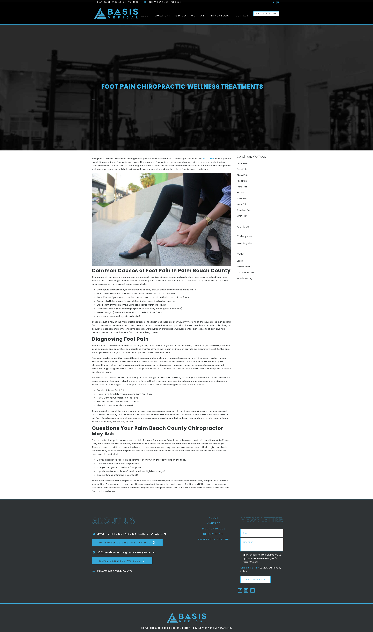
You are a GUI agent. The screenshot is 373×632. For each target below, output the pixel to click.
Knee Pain (242, 198)
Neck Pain (242, 204)
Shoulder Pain (244, 209)
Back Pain (242, 169)
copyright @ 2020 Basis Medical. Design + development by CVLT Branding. (186, 628)
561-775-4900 (266, 13)
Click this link (249, 567)
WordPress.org (245, 278)
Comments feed (246, 272)
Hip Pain (241, 192)
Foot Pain (242, 180)
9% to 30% (209, 158)
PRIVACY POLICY (214, 528)
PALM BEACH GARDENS (214, 539)
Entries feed (243, 266)
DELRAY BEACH (214, 534)
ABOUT (214, 517)
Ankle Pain (242, 163)
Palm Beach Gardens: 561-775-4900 (125, 542)
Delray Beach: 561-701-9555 (119, 560)
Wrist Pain (242, 215)
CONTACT (213, 523)
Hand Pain (242, 186)
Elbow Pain (242, 175)
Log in (240, 260)
